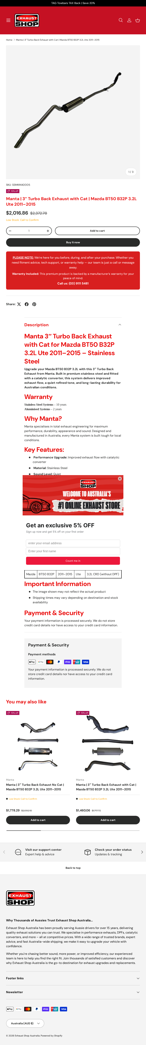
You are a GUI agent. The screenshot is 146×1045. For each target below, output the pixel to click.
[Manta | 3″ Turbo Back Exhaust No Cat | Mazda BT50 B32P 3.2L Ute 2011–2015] (38, 743)
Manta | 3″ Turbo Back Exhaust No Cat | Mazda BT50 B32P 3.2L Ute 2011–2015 (35, 787)
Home (9, 40)
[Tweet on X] (19, 304)
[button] (137, 20)
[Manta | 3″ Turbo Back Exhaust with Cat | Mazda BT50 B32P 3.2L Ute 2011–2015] (108, 743)
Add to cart (97, 230)
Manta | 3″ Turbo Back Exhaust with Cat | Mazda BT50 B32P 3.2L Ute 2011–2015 (57, 40)
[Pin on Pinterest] (34, 304)
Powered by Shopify (51, 1035)
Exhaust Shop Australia (27, 1035)
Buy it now (73, 242)
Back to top (73, 868)
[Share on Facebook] (26, 304)
